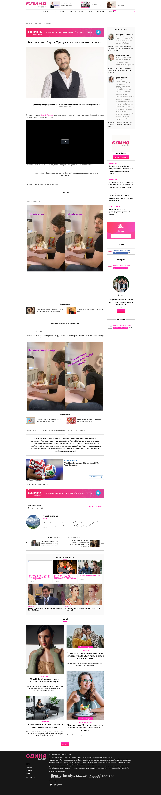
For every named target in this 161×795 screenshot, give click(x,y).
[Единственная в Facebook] (27, 777)
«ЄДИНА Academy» (96, 4)
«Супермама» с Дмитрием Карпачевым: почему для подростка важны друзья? (49, 543)
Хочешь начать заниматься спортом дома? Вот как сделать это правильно (121, 198)
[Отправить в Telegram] (37, 508)
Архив (28, 773)
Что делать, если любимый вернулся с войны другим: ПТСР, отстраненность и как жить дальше (85, 656)
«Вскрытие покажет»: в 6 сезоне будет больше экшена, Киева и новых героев (121, 302)
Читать (121, 311)
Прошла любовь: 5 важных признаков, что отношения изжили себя (49, 421)
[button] (129, 11)
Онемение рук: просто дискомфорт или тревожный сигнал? (119, 212)
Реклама (29, 770)
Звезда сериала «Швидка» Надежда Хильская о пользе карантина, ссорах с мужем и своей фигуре (79, 543)
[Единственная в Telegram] (34, 777)
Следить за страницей (121, 253)
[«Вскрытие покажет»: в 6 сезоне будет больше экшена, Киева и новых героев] (121, 284)
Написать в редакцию (95, 506)
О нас (28, 764)
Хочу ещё (65, 744)
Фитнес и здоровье (85, 722)
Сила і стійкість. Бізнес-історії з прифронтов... (67, 4)
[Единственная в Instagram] (31, 777)
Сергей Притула (47, 115)
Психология (85, 650)
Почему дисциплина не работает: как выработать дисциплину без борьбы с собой (120, 124)
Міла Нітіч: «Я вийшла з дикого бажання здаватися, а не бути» (45, 680)
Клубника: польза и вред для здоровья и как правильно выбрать (90, 421)
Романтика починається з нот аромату (125, 4)
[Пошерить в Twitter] (33, 508)
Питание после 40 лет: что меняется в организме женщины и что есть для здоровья (85, 728)
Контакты (29, 767)
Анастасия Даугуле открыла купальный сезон (90, 310)
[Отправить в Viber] (41, 508)
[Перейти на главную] (36, 4)
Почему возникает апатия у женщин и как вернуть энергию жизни (45, 726)
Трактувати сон (121, 236)
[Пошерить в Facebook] (28, 508)
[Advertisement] (65, 287)
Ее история (44, 676)
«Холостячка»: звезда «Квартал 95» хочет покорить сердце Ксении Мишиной (50, 310)
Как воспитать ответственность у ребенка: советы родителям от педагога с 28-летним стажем (121, 185)
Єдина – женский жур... (122, 250)
